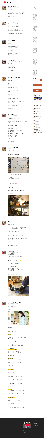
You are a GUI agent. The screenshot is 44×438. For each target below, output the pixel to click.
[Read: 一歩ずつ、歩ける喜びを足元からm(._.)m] (34, 114)
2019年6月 (34, 72)
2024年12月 (34, 25)
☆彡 (14, 338)
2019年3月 (34, 75)
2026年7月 (34, 8)
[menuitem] (22, 2)
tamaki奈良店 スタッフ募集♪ (14, 77)
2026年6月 (34, 9)
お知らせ (18, 7)
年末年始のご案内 (11, 60)
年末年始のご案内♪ (12, 251)
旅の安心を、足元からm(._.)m (38, 111)
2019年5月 (34, 73)
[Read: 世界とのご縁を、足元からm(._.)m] (34, 120)
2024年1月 (34, 35)
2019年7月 (34, 71)
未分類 (16, 115)
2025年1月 (34, 24)
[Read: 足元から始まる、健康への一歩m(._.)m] (34, 109)
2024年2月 (34, 34)
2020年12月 (34, 60)
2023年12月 (34, 36)
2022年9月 (34, 50)
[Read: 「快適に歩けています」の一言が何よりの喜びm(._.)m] (34, 106)
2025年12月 (34, 14)
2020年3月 (34, 65)
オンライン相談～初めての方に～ (15, 302)
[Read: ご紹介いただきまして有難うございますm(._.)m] (34, 123)
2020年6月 (34, 63)
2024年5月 (34, 32)
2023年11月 (34, 37)
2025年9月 (34, 17)
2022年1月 (34, 53)
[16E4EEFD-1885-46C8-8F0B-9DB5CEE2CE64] (4, 79)
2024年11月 (34, 26)
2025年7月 (34, 19)
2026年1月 (34, 13)
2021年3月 (34, 57)
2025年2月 (34, 23)
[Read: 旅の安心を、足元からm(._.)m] (34, 111)
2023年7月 (34, 41)
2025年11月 (34, 15)
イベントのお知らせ (12, 22)
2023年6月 (34, 42)
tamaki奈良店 (14, 7)
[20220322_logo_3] (7, 2)
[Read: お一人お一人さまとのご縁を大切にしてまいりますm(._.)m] (34, 132)
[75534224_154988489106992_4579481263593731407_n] (4, 8)
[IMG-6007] (4, 42)
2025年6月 (34, 20)
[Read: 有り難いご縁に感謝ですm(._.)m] (34, 126)
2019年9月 (34, 69)
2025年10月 (34, 16)
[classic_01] (4, 23)
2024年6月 (34, 31)
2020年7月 (34, 62)
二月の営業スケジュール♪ (13, 147)
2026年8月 (34, 7)
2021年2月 (34, 58)
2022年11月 (34, 48)
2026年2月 (34, 12)
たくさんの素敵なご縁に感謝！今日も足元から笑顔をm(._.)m (38, 117)
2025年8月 (34, 18)
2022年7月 (34, 52)
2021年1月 (34, 59)
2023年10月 (34, 38)
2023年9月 (34, 39)
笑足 (19, 7)
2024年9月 (34, 28)
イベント (15, 23)
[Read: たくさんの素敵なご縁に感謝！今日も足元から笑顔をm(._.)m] (34, 117)
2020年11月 (34, 61)
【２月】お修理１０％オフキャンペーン (16, 114)
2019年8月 (34, 70)
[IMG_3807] (4, 62)
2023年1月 (34, 46)
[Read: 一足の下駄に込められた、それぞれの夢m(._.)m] (34, 129)
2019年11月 (34, 68)
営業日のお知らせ (11, 40)
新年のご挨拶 (10, 221)
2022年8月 (34, 51)
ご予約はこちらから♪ (13, 181)
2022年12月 (34, 47)
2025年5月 (34, 21)
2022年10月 (34, 49)
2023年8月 (34, 40)
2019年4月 (34, 74)
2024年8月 (34, 29)
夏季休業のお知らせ (12, 6)
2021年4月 (34, 56)
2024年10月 (34, 27)
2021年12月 (34, 54)
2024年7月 (34, 30)
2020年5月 (34, 64)
